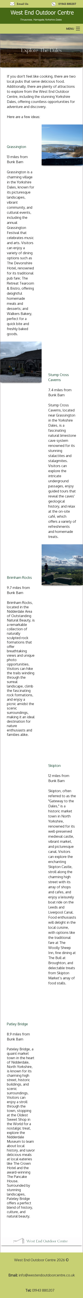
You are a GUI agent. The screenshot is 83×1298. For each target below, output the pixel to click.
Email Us (22, 4)
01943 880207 (67, 4)
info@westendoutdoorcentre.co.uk (47, 1275)
